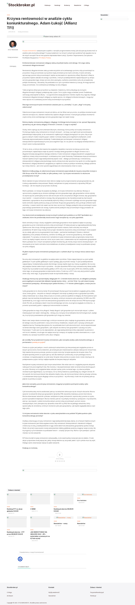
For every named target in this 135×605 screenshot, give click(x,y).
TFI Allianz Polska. (45, 58)
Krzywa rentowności (29, 51)
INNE (8, 15)
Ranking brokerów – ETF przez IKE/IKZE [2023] (15, 533)
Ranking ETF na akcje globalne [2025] (14, 510)
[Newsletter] (87, 518)
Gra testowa (81, 500)
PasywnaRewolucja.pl (97, 592)
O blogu (9, 592)
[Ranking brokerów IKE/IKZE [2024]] (63, 499)
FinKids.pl (93, 596)
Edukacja (47, 5)
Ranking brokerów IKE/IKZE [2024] (63, 510)
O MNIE (33, 509)
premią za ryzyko (39, 342)
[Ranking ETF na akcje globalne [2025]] (17, 499)
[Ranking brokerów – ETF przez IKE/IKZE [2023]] (17, 522)
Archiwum (10, 596)
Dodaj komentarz (23, 32)
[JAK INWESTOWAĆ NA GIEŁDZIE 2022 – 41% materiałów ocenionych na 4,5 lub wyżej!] (40, 522)
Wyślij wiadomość (54, 592)
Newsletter (77, 5)
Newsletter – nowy (61, 523)
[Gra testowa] (87, 494)
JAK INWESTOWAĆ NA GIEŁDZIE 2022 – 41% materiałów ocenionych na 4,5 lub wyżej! (40, 535)
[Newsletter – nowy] (63, 518)
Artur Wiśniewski (13, 50)
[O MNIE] (40, 499)
